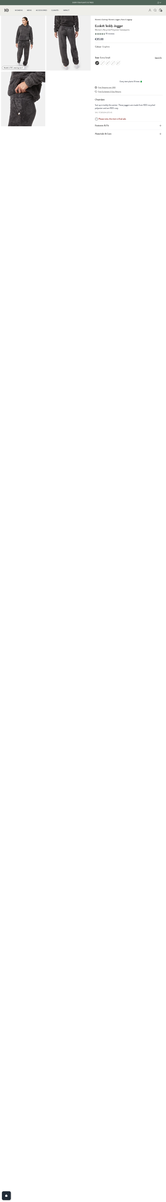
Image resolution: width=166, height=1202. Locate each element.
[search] (155, 10)
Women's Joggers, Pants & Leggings (120, 20)
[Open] (6, 1195)
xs (97, 63)
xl (118, 63)
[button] (128, 34)
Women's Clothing (101, 20)
